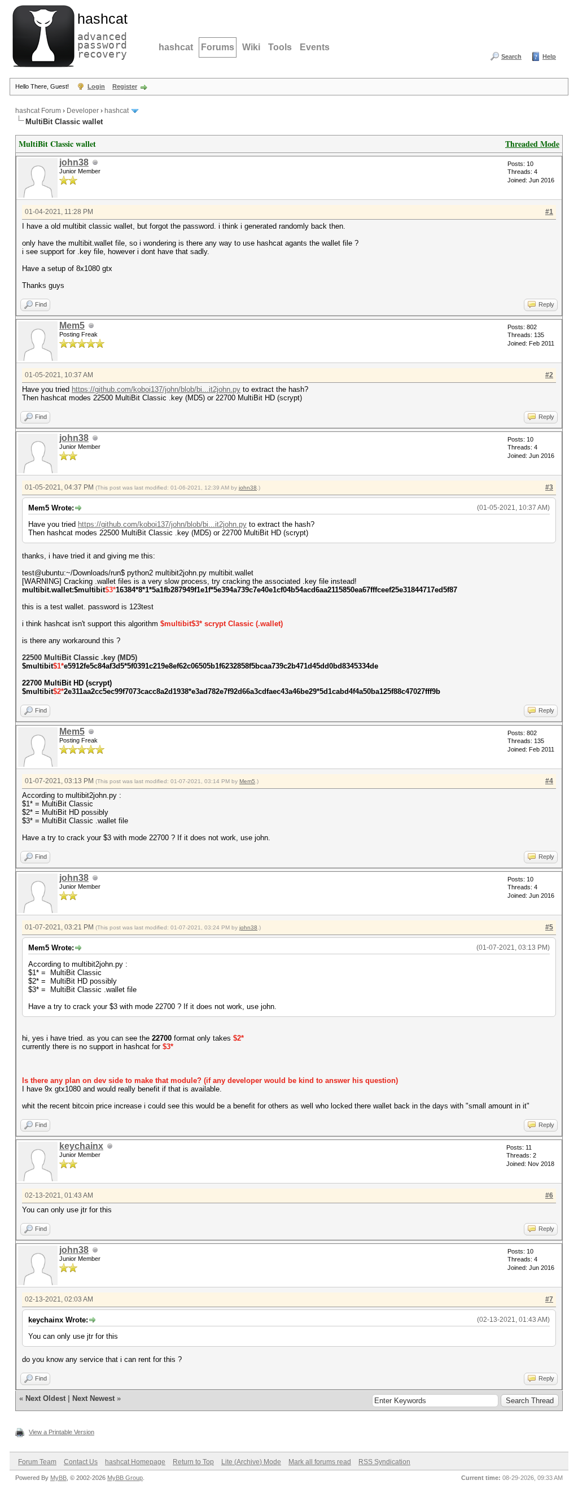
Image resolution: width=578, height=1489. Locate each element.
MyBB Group (125, 1477)
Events (315, 47)
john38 (74, 162)
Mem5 (72, 325)
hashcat (176, 47)
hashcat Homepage (135, 1462)
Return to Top (193, 1462)
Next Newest (93, 1398)
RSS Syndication (384, 1462)
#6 (549, 1195)
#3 (549, 487)
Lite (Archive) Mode (251, 1462)
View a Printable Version (61, 1432)
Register (124, 86)
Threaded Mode (532, 144)
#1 (549, 212)
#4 (549, 781)
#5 (549, 927)
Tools (280, 47)
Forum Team (37, 1462)
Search (511, 56)
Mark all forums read (319, 1462)
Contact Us (81, 1462)
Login (96, 86)
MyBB (58, 1477)
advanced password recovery (99, 34)
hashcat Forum (38, 111)
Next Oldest (45, 1398)
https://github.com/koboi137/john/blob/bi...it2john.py (156, 389)
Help (549, 56)
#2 (549, 375)
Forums (217, 47)
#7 (549, 1299)
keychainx (81, 1146)
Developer (83, 111)
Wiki (251, 47)
